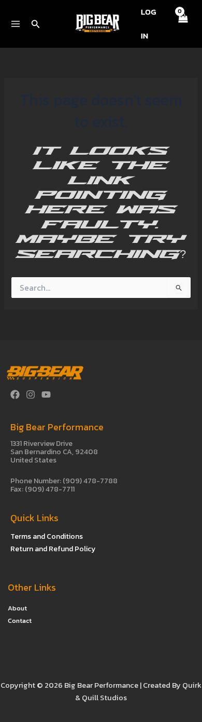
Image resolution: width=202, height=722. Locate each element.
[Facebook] (15, 394)
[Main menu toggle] (15, 24)
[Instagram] (30, 394)
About (17, 608)
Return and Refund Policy (52, 548)
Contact (20, 620)
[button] (35, 25)
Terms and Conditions (46, 536)
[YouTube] (46, 394)
